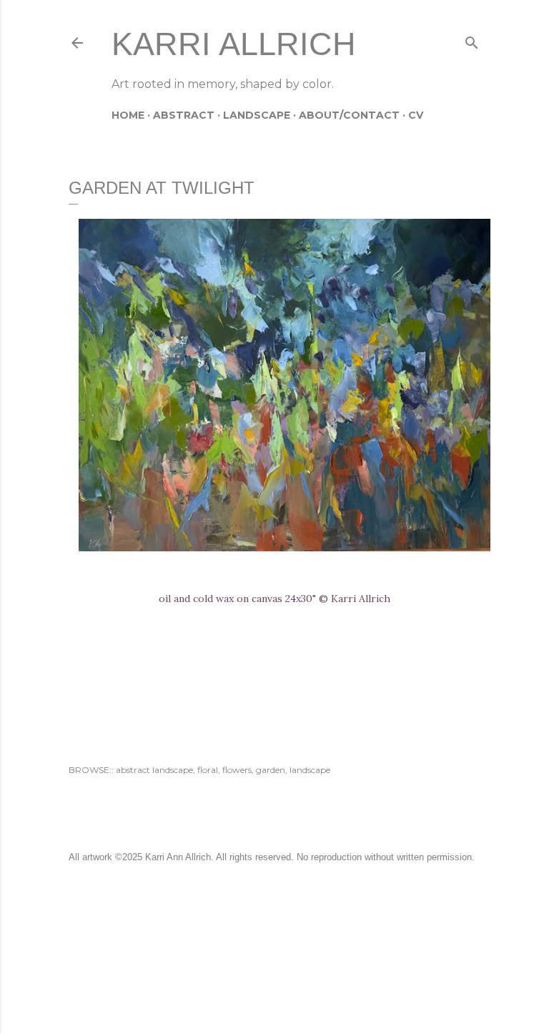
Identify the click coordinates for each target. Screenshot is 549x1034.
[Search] (471, 40)
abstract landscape (154, 769)
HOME (128, 115)
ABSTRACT (183, 115)
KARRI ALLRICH (234, 44)
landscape (310, 769)
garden (270, 769)
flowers (237, 769)
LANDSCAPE (256, 115)
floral (207, 769)
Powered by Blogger (286, 942)
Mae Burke (312, 969)
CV (415, 115)
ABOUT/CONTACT (349, 115)
